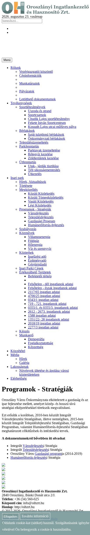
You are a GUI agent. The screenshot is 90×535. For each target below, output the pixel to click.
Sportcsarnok (37, 115)
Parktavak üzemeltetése (44, 150)
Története (25, 186)
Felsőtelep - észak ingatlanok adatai (52, 288)
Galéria (24, 363)
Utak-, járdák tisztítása (43, 166)
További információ (34, 516)
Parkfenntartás (29, 146)
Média (14, 355)
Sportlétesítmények (32, 107)
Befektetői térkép (40, 276)
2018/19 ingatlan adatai (44, 323)
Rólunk (15, 67)
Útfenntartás (27, 162)
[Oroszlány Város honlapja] (3, 470)
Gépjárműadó (37, 264)
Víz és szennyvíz (39, 248)
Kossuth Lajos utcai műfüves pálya (52, 127)
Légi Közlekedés (39, 205)
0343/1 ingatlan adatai (43, 300)
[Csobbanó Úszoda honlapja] (3, 487)
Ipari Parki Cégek (31, 268)
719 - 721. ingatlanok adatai (47, 304)
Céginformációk (30, 75)
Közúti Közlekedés (41, 193)
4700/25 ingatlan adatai (44, 296)
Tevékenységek (21, 103)
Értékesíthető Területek (35, 272)
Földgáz (33, 241)
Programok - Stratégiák (35, 209)
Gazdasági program (48, 453)
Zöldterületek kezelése (43, 158)
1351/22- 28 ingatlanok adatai (48, 319)
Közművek (27, 233)
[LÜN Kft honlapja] (3, 483)
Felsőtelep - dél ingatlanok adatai (50, 284)
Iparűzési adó (37, 256)
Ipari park (17, 178)
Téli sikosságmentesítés (44, 170)
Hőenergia (35, 245)
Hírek (23, 359)
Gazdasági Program (41, 221)
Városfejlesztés (38, 213)
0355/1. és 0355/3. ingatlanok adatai (53, 307)
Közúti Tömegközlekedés (45, 197)
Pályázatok (26, 91)
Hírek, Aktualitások (32, 182)
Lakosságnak (19, 366)
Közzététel (17, 351)
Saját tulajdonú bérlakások (46, 134)
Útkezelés (35, 174)
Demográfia (36, 339)
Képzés (24, 331)
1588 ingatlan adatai (42, 315)
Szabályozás (27, 229)
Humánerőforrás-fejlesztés (46, 225)
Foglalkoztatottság (40, 343)
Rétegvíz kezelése (40, 154)
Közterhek (26, 252)
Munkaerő (26, 335)
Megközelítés (28, 189)
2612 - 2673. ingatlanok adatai (49, 311)
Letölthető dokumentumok (37, 99)
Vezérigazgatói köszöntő (36, 71)
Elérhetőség (18, 378)
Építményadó (37, 260)
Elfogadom (10, 516)
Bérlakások (27, 130)
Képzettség (35, 347)
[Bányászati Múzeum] (3, 478)
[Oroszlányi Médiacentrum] (3, 474)
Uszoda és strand (39, 111)
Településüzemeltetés (33, 142)
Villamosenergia (39, 237)
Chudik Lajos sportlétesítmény (49, 119)
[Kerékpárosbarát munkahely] (3, 465)
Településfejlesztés (41, 217)
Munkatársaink (29, 83)
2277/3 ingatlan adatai (43, 327)
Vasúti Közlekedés (41, 201)
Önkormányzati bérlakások (46, 138)
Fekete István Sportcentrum (47, 123)
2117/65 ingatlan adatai (44, 292)
